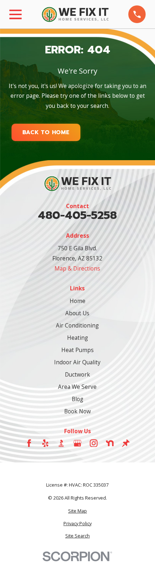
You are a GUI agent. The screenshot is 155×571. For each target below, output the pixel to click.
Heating (77, 338)
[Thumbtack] (126, 443)
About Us (77, 313)
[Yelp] (45, 443)
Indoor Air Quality (77, 362)
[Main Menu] (15, 14)
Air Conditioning (77, 325)
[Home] (74, 14)
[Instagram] (94, 443)
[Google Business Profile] (77, 443)
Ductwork (77, 374)
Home (77, 301)
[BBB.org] (61, 443)
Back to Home (46, 132)
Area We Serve (77, 387)
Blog (77, 399)
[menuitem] (77, 511)
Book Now (77, 411)
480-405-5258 (77, 215)
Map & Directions (77, 268)
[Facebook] (29, 443)
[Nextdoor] (110, 443)
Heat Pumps (77, 350)
